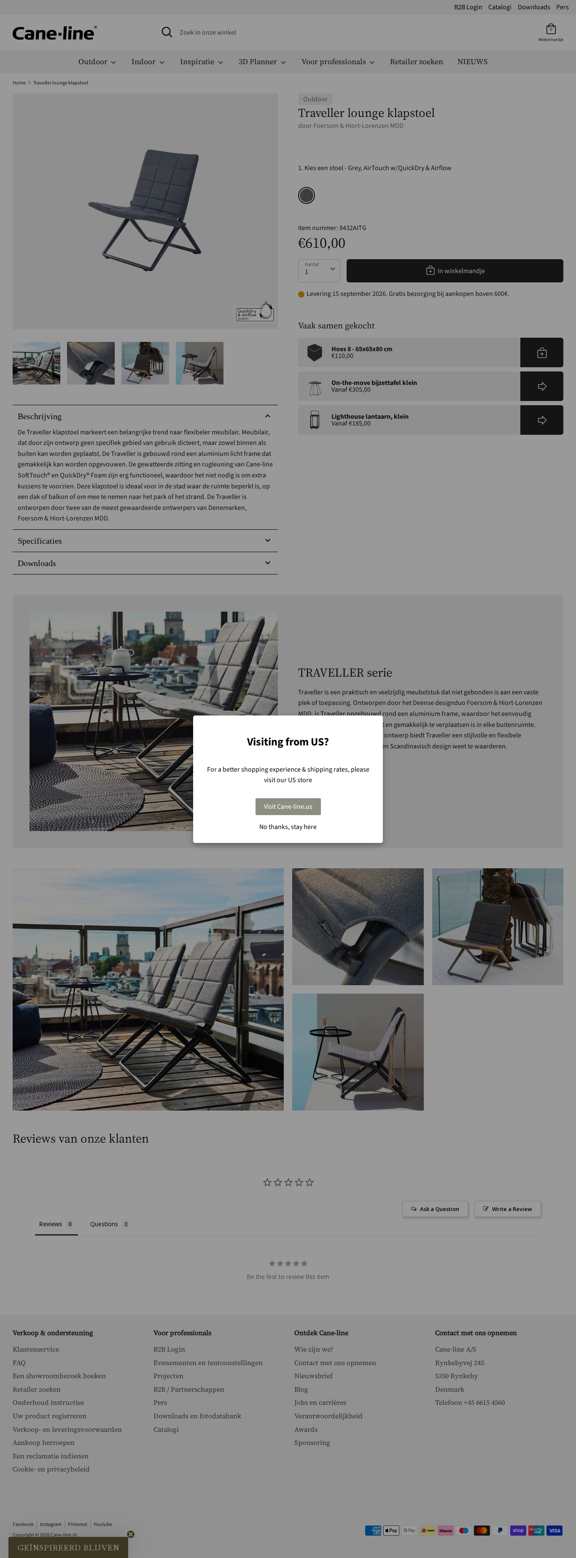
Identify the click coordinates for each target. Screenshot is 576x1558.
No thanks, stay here (288, 827)
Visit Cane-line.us (288, 806)
